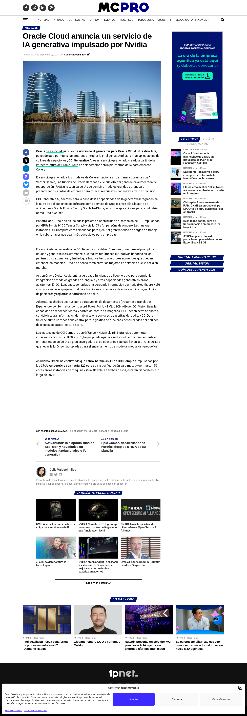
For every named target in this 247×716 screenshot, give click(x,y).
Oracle (104, 431)
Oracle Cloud (120, 431)
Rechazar (177, 699)
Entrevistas (77, 19)
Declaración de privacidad (35, 710)
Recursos (126, 19)
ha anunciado (55, 151)
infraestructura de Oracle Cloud (57, 165)
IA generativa (79, 431)
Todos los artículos (152, 19)
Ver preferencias (221, 699)
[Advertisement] (98, 404)
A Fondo (59, 19)
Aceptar (133, 699)
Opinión (94, 19)
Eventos (109, 19)
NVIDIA (93, 431)
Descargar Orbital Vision (192, 19)
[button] (240, 687)
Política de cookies (13, 710)
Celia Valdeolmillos (75, 54)
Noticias (43, 19)
